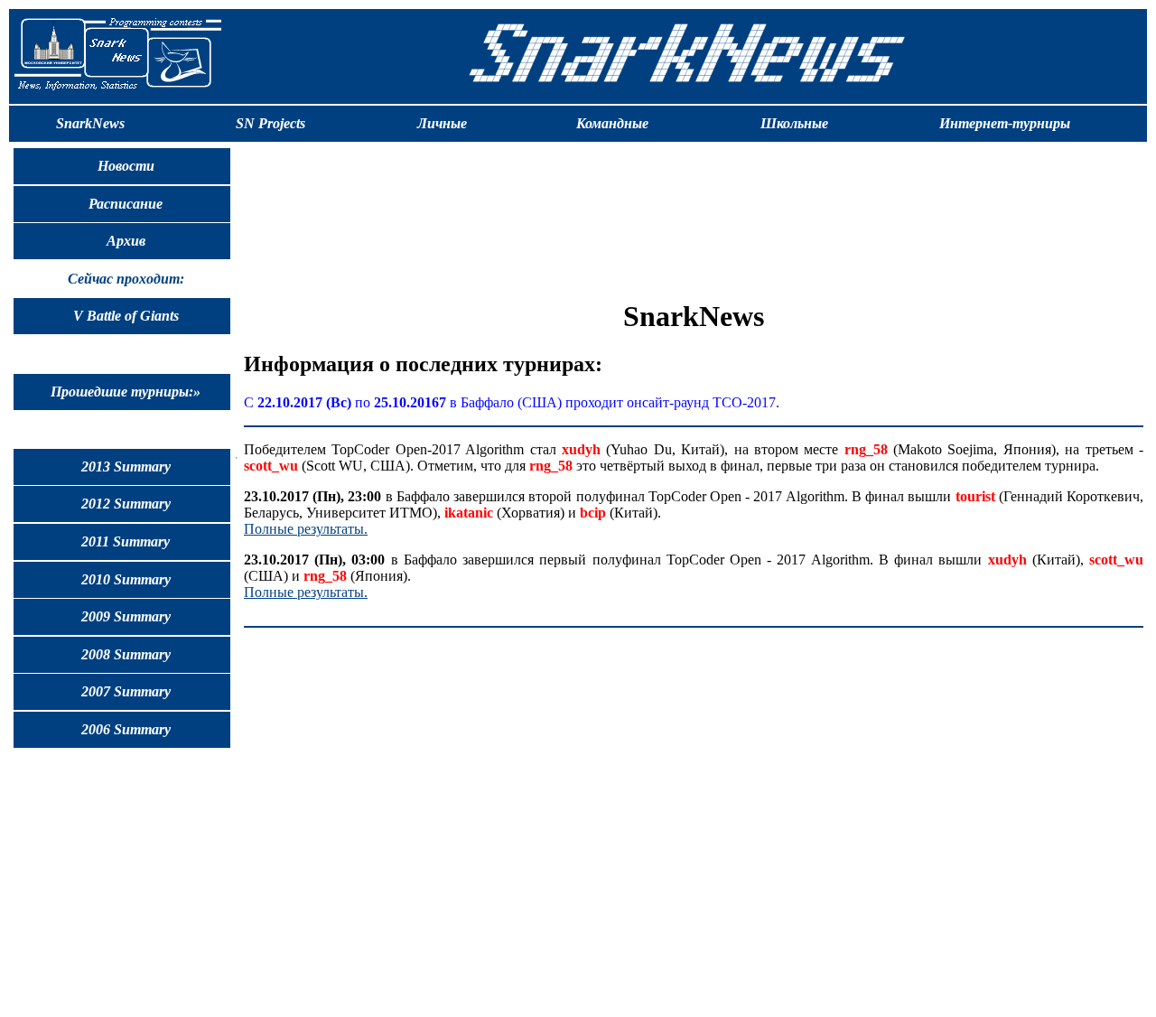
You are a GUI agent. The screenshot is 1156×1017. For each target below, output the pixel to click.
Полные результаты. (306, 528)
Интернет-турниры (1004, 123)
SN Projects (270, 123)
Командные (612, 123)
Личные (442, 123)
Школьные (794, 123)
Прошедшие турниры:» (125, 391)
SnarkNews (90, 123)
